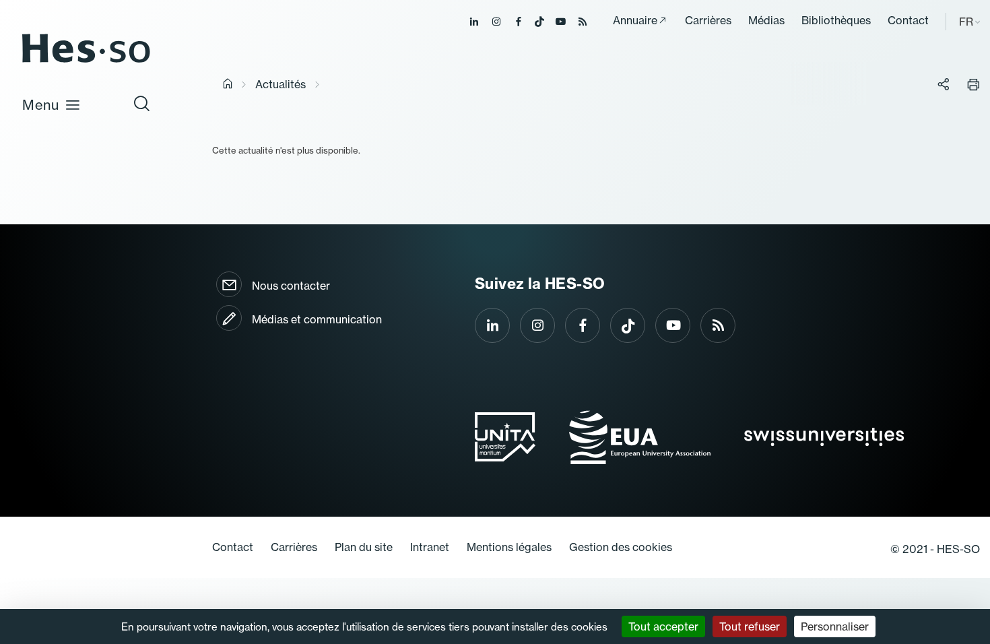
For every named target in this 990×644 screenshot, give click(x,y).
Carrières (708, 20)
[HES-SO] (86, 62)
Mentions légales (509, 547)
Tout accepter (663, 626)
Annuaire (635, 20)
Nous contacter (291, 285)
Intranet (429, 547)
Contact (908, 20)
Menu (40, 104)
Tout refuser (749, 626)
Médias (766, 20)
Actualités (280, 84)
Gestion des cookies (620, 547)
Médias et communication (317, 319)
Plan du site (364, 547)
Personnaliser (835, 626)
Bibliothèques (836, 20)
